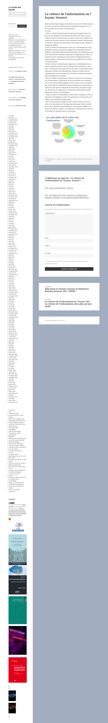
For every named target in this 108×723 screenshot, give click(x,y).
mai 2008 (11, 324)
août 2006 (11, 361)
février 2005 (12, 383)
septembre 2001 (13, 393)
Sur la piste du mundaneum (16, 484)
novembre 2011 (13, 250)
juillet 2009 (12, 299)
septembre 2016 (13, 167)
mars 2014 (11, 207)
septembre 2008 (13, 317)
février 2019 (12, 140)
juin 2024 (11, 117)
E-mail (47, 245)
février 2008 (12, 329)
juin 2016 (11, 170)
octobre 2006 (12, 358)
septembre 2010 (13, 275)
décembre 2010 (13, 269)
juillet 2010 (12, 278)
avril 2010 (11, 283)
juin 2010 (11, 280)
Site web (48, 253)
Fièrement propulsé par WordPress (55, 320)
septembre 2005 (13, 377)
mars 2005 (11, 381)
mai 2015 (11, 186)
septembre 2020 (13, 124)
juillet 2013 (12, 218)
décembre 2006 (13, 354)
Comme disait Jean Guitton (16, 422)
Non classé (11, 458)
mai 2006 (11, 365)
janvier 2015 (12, 193)
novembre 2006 (13, 356)
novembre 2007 (13, 335)
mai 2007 (11, 345)
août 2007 (11, 340)
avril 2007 (11, 347)
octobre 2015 (12, 179)
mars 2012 (11, 243)
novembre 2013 (13, 213)
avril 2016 (11, 172)
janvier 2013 (12, 227)
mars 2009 (11, 306)
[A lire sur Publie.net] (12, 708)
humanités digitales (14, 442)
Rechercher (12, 23)
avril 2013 (11, 223)
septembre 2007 (13, 338)
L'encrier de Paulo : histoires (17, 445)
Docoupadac (12, 429)
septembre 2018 (13, 145)
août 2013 (11, 216)
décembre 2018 (13, 144)
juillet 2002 (12, 390)
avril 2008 (11, 326)
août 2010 (11, 276)
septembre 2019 (13, 137)
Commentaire (50, 213)
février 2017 (12, 160)
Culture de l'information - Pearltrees (61, 188)
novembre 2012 (13, 230)
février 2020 (12, 131)
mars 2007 (11, 349)
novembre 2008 (13, 314)
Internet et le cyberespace (16, 443)
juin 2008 (11, 322)
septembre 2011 (13, 253)
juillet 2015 (12, 183)
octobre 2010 (12, 273)
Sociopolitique (13, 481)
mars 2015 (11, 190)
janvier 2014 (12, 211)
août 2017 (11, 156)
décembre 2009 (13, 291)
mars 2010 (11, 285)
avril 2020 (11, 129)
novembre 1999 (13, 402)
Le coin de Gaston (13, 454)
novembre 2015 (13, 177)
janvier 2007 (12, 352)
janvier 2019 (12, 142)
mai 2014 (11, 206)
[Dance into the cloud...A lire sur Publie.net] (12, 696)
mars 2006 (11, 368)
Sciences (11, 475)
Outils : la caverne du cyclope (17, 463)
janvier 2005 (12, 384)
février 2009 (12, 308)
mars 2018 (11, 151)
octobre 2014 (12, 198)
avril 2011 (11, 262)
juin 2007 (11, 344)
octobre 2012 (12, 232)
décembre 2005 (13, 374)
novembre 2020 (13, 121)
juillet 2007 (12, 342)
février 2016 (12, 174)
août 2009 (11, 298)
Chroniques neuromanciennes (17, 420)
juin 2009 (11, 301)
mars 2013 (11, 225)
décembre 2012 (13, 229)
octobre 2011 (12, 252)
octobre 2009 (12, 294)
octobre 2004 (12, 388)
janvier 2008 (12, 331)
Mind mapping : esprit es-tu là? (17, 456)
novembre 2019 (13, 135)
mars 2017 (11, 158)
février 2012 (12, 244)
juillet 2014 (12, 202)
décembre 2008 (13, 312)
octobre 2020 (12, 122)
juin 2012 (11, 237)
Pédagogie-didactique (15, 465)
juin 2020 (11, 128)
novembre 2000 (13, 397)
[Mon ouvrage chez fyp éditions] (9, 688)
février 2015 (12, 191)
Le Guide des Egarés (15, 8)
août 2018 (11, 147)
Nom (47, 238)
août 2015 (11, 181)
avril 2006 (11, 367)
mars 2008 (11, 328)
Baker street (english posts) (16, 419)
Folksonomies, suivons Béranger (18, 438)
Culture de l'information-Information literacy (76, 159)
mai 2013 (11, 221)
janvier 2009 (12, 310)
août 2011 (11, 255)
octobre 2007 (12, 337)
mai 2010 (11, 282)
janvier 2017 (12, 161)
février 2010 (12, 287)
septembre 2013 (13, 214)
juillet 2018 (12, 149)
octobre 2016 (12, 165)
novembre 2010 (13, 271)
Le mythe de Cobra (21, 71)
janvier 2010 (12, 289)
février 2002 (12, 391)
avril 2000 (11, 398)
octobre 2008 (12, 315)
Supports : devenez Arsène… (16, 482)
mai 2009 (11, 303)
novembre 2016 (13, 163)
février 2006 (12, 370)
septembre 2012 (13, 234)
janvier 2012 (12, 246)
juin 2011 (11, 259)
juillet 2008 (12, 321)
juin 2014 (11, 204)
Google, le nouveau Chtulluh (16, 440)
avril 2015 (11, 188)
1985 (10, 412)
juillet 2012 (12, 236)
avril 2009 (11, 305)
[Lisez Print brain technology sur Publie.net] (9, 716)
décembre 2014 (13, 195)
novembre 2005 (13, 375)
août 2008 (11, 319)
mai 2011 (11, 260)
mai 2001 (11, 395)
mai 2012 (11, 239)
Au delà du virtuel (14, 413)
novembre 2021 (13, 119)
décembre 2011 (13, 248)
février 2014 (12, 209)
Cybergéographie (13, 428)
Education (11, 436)
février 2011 (12, 266)
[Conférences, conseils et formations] (18, 527)
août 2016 (11, 168)
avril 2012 (11, 241)
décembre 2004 (13, 386)
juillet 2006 (12, 363)
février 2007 (12, 351)
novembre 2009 (13, 292)
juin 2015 (11, 184)
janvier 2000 (12, 400)
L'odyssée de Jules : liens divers (17, 447)
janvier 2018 (12, 152)
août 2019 (11, 138)
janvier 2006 (12, 372)
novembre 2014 (13, 197)
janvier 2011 (12, 267)
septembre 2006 (13, 360)
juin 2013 (11, 220)
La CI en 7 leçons (13, 449)
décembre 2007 (13, 333)
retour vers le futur (14, 474)
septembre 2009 (13, 296)
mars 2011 (11, 264)
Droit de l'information (15, 431)
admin (59, 159)
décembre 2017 (13, 154)
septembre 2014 (13, 200)
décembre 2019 (13, 133)
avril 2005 (11, 379)
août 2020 (11, 126)
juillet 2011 (12, 257)
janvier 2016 (12, 175)
